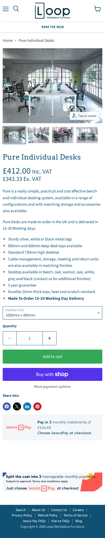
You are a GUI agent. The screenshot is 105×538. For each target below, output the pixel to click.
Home (8, 40)
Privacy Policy (22, 515)
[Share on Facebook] (7, 406)
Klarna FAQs (60, 521)
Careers (78, 510)
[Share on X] (17, 406)
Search (21, 510)
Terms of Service (76, 515)
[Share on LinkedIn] (27, 406)
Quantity (10, 326)
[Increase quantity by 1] (50, 338)
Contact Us (59, 510)
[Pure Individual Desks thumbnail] (14, 135)
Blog (78, 521)
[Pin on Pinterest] (37, 406)
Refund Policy (48, 515)
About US (38, 510)
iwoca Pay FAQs (34, 521)
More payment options (52, 387)
